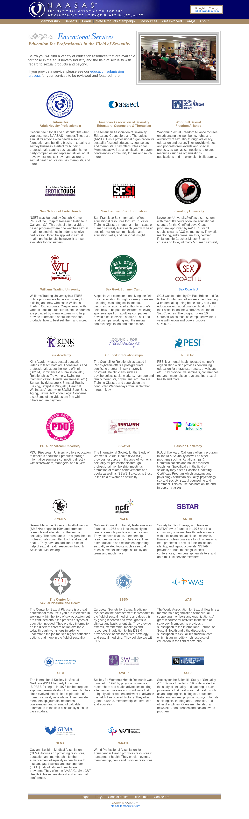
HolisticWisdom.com (206, 9)
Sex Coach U (188, 289)
